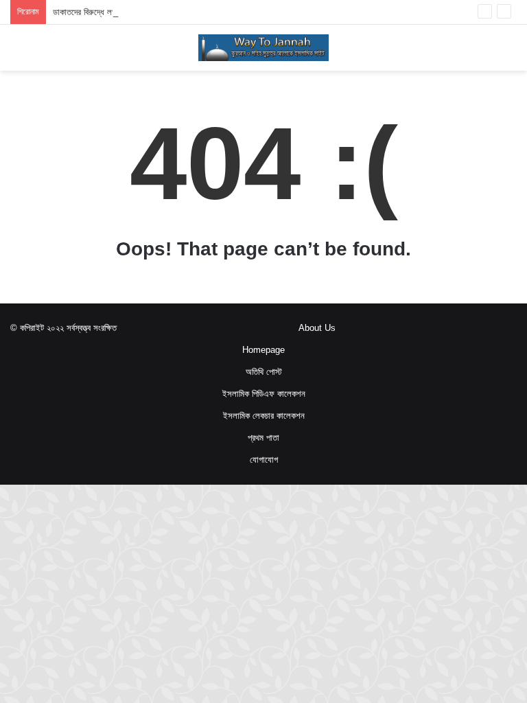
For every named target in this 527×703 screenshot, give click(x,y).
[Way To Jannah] (263, 47)
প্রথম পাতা (263, 438)
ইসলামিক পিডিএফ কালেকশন (263, 394)
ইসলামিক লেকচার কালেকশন (264, 416)
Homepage (263, 350)
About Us (317, 328)
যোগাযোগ (264, 459)
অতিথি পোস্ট (264, 372)
